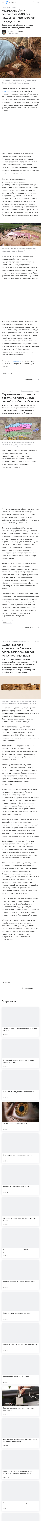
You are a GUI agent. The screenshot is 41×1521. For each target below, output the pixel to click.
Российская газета (27, 391)
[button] (20, 57)
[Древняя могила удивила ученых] (20, 1180)
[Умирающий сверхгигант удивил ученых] (20, 1275)
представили (7, 91)
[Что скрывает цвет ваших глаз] (20, 1116)
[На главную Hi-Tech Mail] (12, 2)
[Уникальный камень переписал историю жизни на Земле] (20, 1053)
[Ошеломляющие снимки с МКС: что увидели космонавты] (20, 1243)
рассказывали (15, 361)
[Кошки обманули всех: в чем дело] (20, 1496)
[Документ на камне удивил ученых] (20, 1369)
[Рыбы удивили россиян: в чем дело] (20, 1306)
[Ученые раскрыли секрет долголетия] (20, 1148)
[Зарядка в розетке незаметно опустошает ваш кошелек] (20, 1401)
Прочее (36, 641)
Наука (14, 7)
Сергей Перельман (15, 31)
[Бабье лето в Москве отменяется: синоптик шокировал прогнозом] (20, 1433)
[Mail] (7, 2)
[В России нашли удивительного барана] (20, 1085)
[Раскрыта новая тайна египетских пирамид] (20, 1338)
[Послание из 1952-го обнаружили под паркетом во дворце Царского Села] (20, 1464)
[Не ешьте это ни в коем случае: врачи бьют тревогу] (20, 1211)
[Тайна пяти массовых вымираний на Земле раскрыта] (20, 1022)
